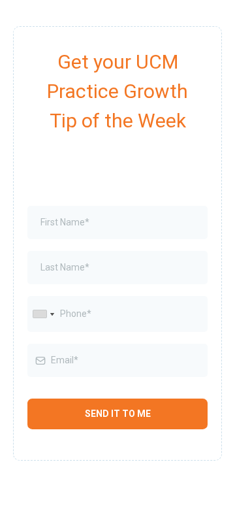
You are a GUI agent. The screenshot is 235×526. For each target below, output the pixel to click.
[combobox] (43, 314)
